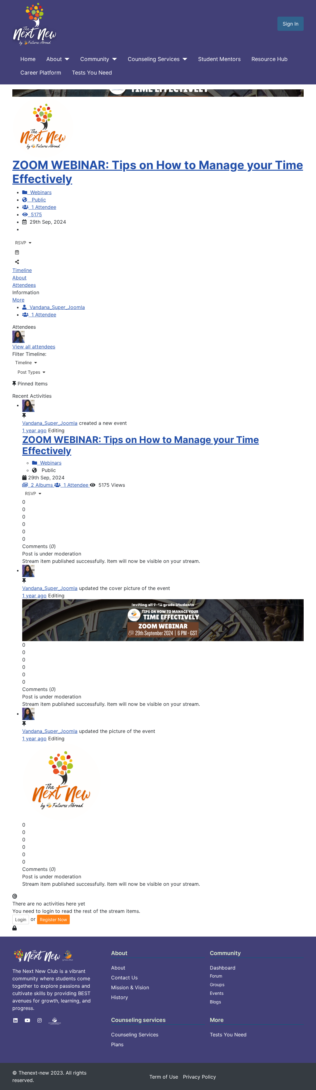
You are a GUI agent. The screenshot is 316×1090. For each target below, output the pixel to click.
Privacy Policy (199, 1077)
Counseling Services (154, 59)
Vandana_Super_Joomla (56, 307)
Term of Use (163, 1077)
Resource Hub (270, 59)
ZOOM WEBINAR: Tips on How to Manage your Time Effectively (157, 172)
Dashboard (222, 968)
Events (216, 993)
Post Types (29, 372)
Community (94, 59)
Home (27, 59)
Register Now (53, 919)
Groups (217, 984)
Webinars (39, 192)
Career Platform (40, 72)
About (54, 59)
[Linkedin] (15, 1020)
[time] (163, 619)
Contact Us (124, 977)
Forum (216, 975)
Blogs (215, 1001)
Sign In (290, 24)
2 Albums (41, 485)
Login (20, 919)
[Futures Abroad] (54, 1020)
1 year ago (34, 430)
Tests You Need (92, 72)
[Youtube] (27, 1020)
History (119, 997)
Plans (117, 1044)
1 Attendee (42, 207)
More (18, 300)
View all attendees (33, 347)
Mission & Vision (130, 987)
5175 (35, 214)
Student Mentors (219, 59)
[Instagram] (39, 1020)
